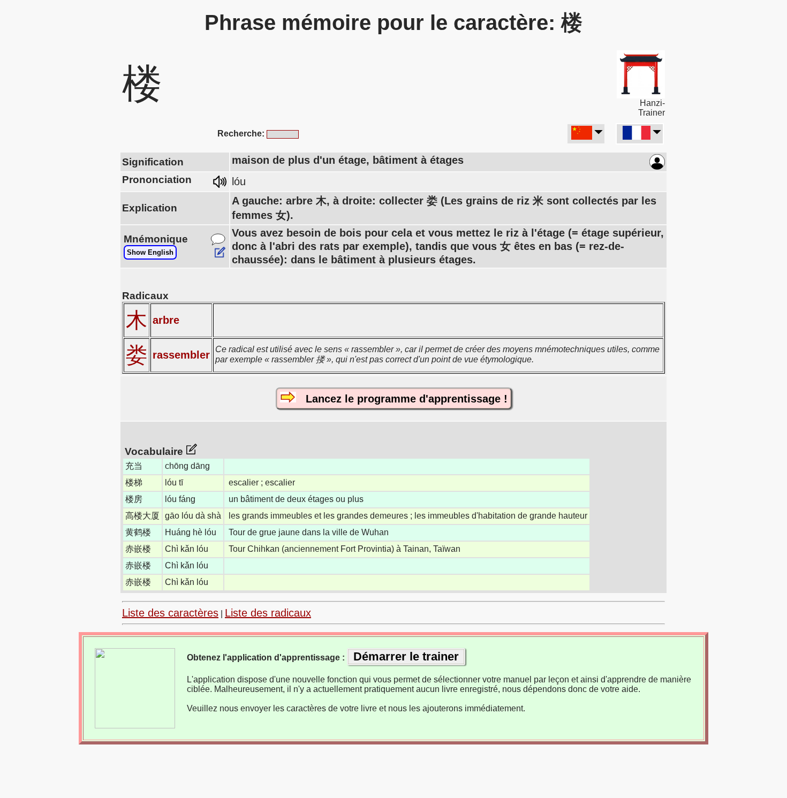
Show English (150, 252)
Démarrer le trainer (406, 656)
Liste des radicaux (268, 613)
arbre (166, 320)
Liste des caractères (170, 613)
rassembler (181, 355)
